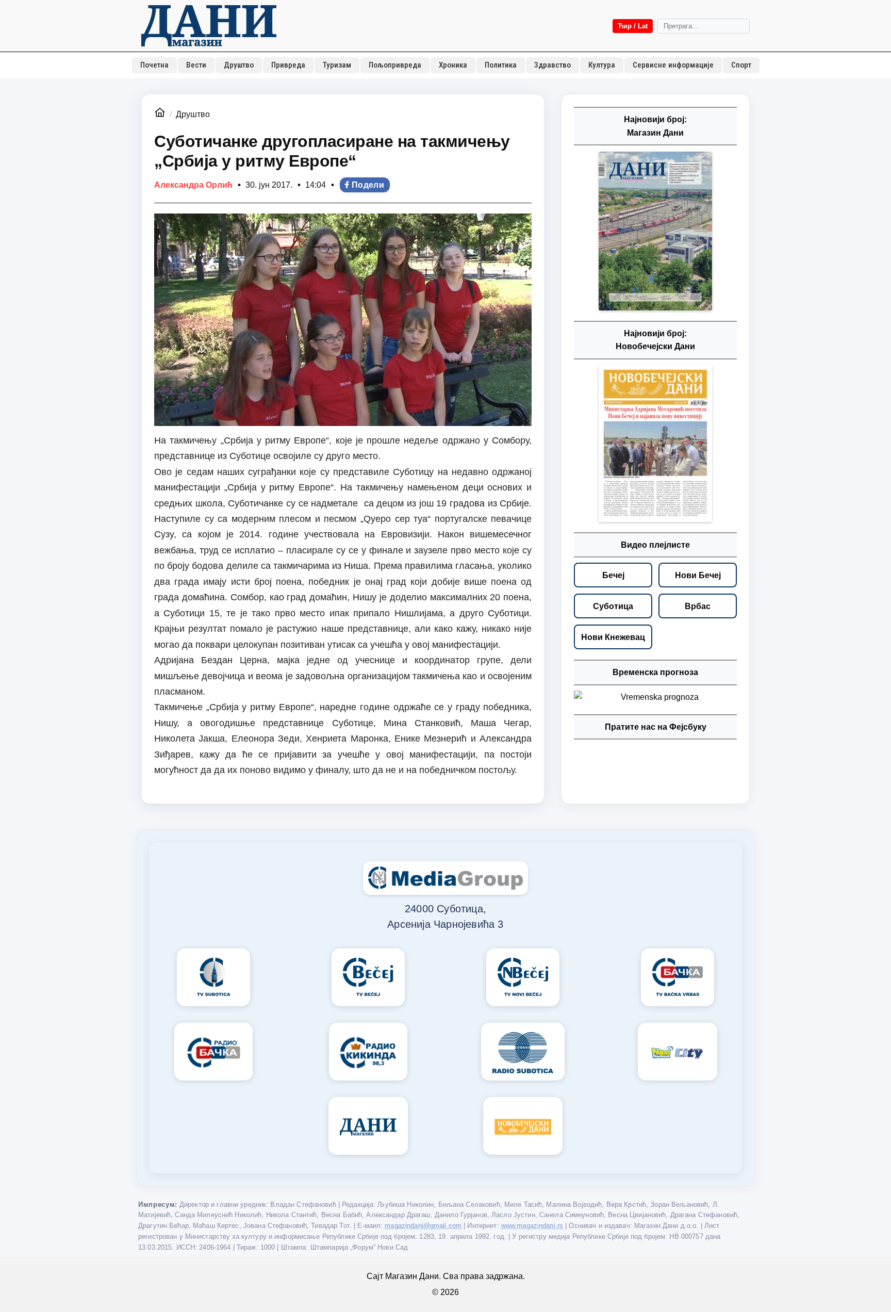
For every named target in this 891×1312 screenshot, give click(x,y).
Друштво (239, 65)
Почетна (154, 65)
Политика (501, 65)
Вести (196, 65)
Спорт (741, 65)
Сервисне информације (673, 65)
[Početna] (208, 25)
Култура (601, 65)
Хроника (453, 65)
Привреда (288, 65)
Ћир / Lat (633, 26)
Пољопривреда (395, 65)
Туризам (337, 65)
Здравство (552, 65)
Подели (368, 185)
